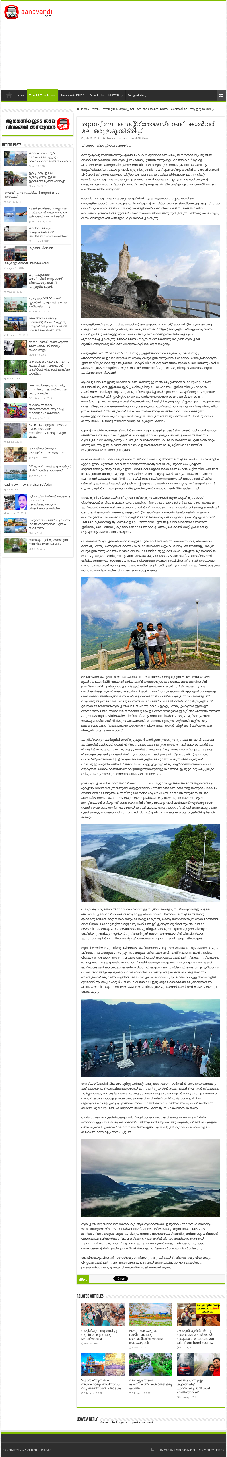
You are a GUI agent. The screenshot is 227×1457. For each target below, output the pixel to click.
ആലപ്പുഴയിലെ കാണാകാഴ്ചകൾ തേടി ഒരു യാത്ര (150, 1384)
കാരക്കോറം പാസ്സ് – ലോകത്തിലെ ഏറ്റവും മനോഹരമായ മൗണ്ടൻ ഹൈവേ (50, 157)
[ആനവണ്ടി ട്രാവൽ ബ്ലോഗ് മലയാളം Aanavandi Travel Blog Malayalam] (30, 11)
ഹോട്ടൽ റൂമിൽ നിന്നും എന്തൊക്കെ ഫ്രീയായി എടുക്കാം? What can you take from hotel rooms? (195, 1337)
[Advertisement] (113, 52)
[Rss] (152, 1449)
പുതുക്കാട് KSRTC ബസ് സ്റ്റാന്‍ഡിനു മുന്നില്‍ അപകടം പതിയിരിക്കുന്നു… (49, 302)
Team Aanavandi (184, 1449)
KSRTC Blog (115, 95)
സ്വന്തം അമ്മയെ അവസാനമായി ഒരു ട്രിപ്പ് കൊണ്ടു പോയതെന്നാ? (46, 409)
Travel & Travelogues (42, 95)
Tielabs (219, 1449)
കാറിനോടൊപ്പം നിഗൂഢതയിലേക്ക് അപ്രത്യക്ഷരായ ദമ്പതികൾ (48, 232)
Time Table (96, 95)
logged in (122, 1422)
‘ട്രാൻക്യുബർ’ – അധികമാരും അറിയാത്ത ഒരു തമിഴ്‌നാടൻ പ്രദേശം (101, 1384)
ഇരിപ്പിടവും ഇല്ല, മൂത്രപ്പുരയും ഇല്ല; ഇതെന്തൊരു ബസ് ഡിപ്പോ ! (48, 177)
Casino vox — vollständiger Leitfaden (28, 484)
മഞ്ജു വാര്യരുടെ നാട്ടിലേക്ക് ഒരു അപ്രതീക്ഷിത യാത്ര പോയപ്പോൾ (146, 1337)
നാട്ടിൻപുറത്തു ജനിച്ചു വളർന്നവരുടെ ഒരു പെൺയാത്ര (99, 1335)
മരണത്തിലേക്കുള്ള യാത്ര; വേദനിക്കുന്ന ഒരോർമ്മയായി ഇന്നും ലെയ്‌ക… (48, 389)
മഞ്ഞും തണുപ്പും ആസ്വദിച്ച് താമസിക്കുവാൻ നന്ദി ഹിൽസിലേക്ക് (193, 1386)
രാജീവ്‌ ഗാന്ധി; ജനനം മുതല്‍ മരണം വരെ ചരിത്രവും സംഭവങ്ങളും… (48, 346)
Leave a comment (117, 138)
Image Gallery (137, 95)
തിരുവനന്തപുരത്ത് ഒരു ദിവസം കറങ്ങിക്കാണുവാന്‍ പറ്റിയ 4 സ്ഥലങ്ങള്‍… (49, 524)
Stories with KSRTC (72, 95)
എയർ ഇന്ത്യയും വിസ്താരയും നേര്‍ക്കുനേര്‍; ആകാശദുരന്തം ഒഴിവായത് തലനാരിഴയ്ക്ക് (48, 212)
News (21, 95)
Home (9, 95)
